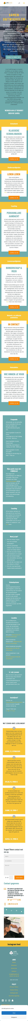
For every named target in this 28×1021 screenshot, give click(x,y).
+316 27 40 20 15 (14, 976)
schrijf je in (14, 159)
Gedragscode (14, 992)
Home (14, 962)
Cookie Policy (14, 990)
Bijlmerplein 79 (16, 635)
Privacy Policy (14, 987)
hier (5, 192)
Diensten (14, 965)
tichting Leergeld (11, 481)
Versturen (19, 877)
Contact (14, 971)
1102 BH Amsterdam (11, 636)
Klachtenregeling (14, 995)
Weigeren (14, 1017)
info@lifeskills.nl (14, 974)
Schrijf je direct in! (13, 57)
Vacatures (14, 968)
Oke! (14, 1013)
